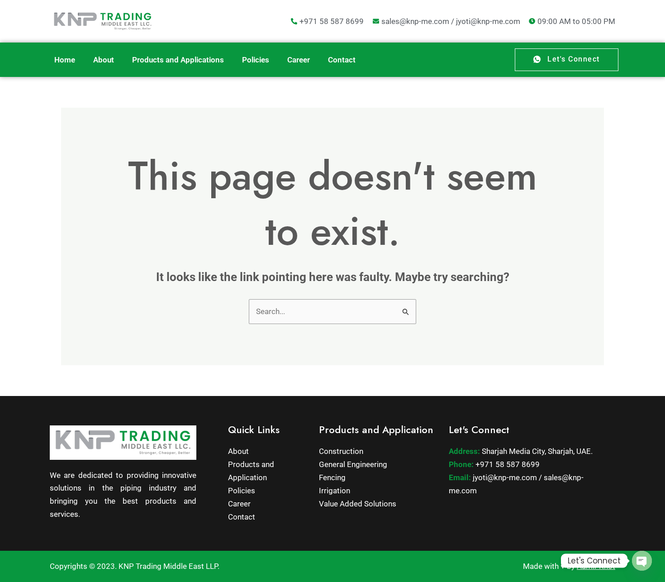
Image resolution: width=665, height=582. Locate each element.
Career (298, 59)
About (103, 59)
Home (64, 59)
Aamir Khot (596, 566)
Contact (342, 59)
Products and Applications (178, 59)
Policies (255, 59)
